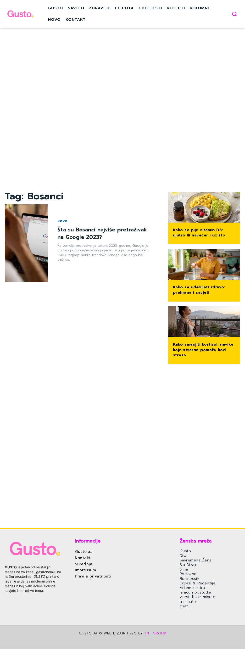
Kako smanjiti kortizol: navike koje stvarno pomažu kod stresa (203, 350)
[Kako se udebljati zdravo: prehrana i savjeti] (204, 265)
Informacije (87, 540)
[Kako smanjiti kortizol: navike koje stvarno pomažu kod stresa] (204, 322)
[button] (234, 14)
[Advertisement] (81, 119)
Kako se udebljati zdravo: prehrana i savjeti (199, 289)
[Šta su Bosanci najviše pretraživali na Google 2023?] (26, 243)
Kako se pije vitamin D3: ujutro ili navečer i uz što (199, 232)
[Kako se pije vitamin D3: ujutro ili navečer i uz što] (204, 208)
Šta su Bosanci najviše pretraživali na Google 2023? (102, 233)
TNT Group (155, 633)
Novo (62, 221)
